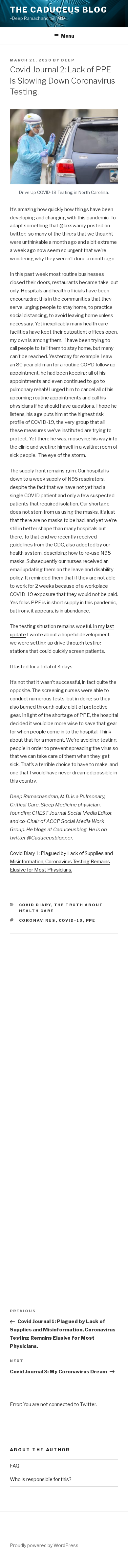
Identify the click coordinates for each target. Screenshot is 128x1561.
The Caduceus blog (58, 10)
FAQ (14, 1466)
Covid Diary (35, 905)
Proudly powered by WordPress (44, 1545)
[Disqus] (64, 1016)
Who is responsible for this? (41, 1479)
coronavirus (37, 920)
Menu (67, 36)
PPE (91, 920)
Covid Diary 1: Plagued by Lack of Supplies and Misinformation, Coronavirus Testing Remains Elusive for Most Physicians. (61, 861)
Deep (68, 60)
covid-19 (71, 920)
